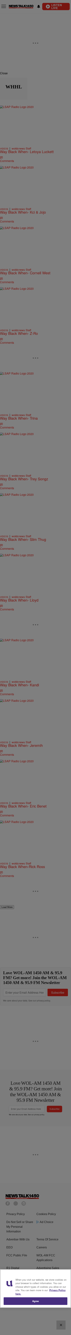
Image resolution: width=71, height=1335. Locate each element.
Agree (35, 1301)
